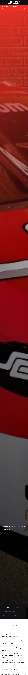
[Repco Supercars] (14, 2)
